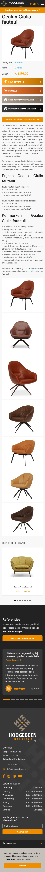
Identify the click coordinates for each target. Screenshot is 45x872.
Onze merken (9, 843)
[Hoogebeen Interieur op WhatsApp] (31, 4)
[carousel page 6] (31, 699)
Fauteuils (19, 62)
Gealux (18, 67)
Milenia (34, 271)
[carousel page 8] (40, 699)
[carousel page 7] (35, 699)
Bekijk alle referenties (21, 638)
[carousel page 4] (22, 699)
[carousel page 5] (26, 699)
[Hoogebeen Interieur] (12, 4)
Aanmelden (22, 832)
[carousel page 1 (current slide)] (6, 699)
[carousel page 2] (13, 699)
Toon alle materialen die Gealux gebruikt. (22, 119)
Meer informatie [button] (23, 859)
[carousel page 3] (17, 699)
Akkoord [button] (22, 866)
